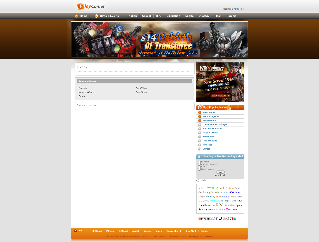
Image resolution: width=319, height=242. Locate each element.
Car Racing (204, 192)
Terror (211, 209)
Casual (146, 15)
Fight (219, 196)
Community (224, 192)
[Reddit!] (227, 218)
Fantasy (210, 196)
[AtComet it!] (238, 218)
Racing (233, 201)
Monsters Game (86, 92)
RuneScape (142, 92)
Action (133, 15)
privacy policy (158, 236)
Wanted (206, 149)
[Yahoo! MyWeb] (224, 218)
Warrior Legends (211, 116)
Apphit (135, 231)
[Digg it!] (205, 218)
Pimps (226, 201)
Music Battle (209, 112)
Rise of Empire (210, 141)
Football (226, 196)
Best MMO (191, 231)
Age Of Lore (142, 88)
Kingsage (207, 145)
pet (222, 201)
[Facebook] (217, 218)
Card (237, 188)
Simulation (173, 15)
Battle (222, 188)
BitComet (239, 9)
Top (80, 230)
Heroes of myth (174, 231)
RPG (159, 15)
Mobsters (215, 200)
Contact (147, 231)
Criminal (235, 192)
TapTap (204, 231)
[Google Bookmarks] (231, 218)
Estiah (81, 96)
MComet (110, 231)
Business (230, 188)
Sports (189, 15)
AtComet (123, 231)
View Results (220, 175)
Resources (209, 205)
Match (239, 197)
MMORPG (204, 200)
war (224, 209)
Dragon (201, 197)
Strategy (204, 15)
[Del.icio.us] (220, 218)
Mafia (233, 197)
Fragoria (82, 88)
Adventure (211, 188)
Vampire (217, 209)
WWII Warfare (209, 120)
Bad (203, 167)
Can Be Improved (209, 164)
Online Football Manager (215, 124)
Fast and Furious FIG (213, 128)
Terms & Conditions (178, 236)
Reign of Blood (210, 132)
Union (159, 231)
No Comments (207, 169)
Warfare (231, 209)
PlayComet (95, 5)
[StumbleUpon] (234, 218)
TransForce (208, 137)
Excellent (205, 162)
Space (239, 205)
